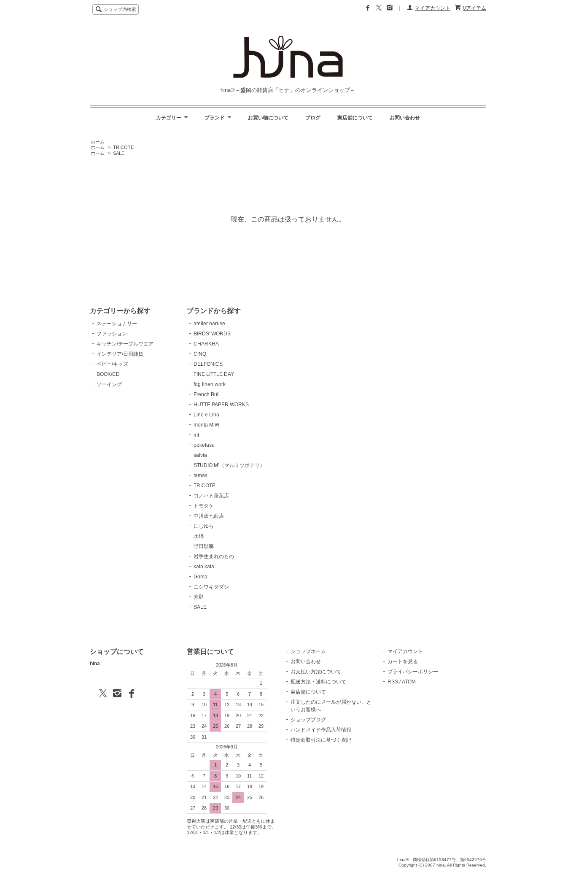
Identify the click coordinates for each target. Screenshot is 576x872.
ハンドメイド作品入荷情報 (321, 730)
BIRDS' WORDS (212, 334)
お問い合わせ (405, 118)
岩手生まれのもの (214, 556)
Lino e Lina (206, 415)
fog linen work (210, 384)
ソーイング (109, 384)
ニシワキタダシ (211, 587)
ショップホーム (308, 651)
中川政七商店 (209, 516)
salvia (200, 455)
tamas (200, 475)
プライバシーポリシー (413, 672)
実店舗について (355, 118)
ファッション (112, 334)
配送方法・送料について (318, 682)
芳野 (199, 597)
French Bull (207, 394)
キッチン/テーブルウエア (125, 344)
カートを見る (403, 661)
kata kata (204, 567)
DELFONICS (208, 364)
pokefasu (204, 445)
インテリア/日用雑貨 (120, 354)
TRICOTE (123, 147)
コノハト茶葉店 (211, 496)
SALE (118, 153)
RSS (393, 682)
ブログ (312, 118)
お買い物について (268, 118)
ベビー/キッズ (112, 364)
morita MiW (206, 425)
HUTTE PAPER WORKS (221, 405)
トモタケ (204, 506)
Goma (200, 577)
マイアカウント (432, 8)
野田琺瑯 (204, 546)
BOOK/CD (108, 374)
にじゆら (204, 526)
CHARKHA (206, 344)
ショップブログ (308, 720)
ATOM (409, 682)
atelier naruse (209, 324)
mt (196, 435)
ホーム (98, 141)
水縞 (199, 536)
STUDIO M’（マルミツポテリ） (229, 465)
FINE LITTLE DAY (214, 374)
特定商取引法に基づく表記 (321, 740)
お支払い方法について (316, 672)
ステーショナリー (117, 324)
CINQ (200, 354)
